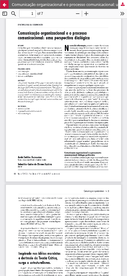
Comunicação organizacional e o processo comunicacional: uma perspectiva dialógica (69, 4)
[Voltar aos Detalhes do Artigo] (4, 4)
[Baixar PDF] (122, 4)
